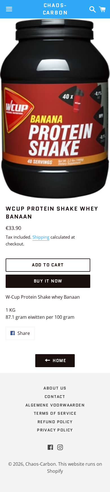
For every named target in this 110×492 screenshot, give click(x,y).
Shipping (40, 237)
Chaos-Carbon (55, 9)
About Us (54, 388)
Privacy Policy (55, 430)
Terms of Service (55, 413)
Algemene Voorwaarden (55, 405)
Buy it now (48, 281)
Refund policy (55, 422)
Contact (55, 396)
